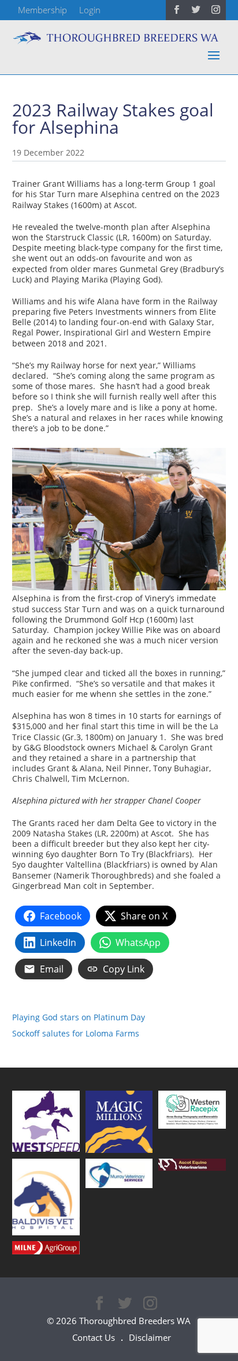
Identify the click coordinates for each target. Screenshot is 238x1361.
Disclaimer (150, 1337)
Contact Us (93, 1337)
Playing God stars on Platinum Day (78, 1017)
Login (90, 10)
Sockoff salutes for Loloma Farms (75, 1033)
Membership (42, 10)
